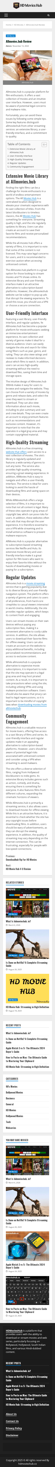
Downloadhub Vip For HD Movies (21, 857)
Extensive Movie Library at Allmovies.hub (22, 151)
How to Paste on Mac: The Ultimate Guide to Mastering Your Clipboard (26, 1059)
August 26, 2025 (15, 969)
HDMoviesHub (14, 1330)
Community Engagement (22, 166)
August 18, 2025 (15, 1011)
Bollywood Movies (14, 1092)
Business (10, 1098)
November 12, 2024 (21, 46)
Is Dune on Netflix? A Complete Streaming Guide (27, 944)
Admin (9, 46)
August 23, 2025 (15, 1315)
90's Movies (11, 1086)
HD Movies (11, 36)
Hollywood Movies (14, 1116)
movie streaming (35, 583)
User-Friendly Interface (21, 155)
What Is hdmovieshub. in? (27, 903)
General (9, 1104)
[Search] (48, 15)
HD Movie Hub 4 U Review (18, 867)
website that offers (16, 451)
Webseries (11, 1128)
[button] (6, 15)
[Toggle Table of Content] (42, 144)
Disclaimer (12, 1435)
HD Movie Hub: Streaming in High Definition (27, 988)
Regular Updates (18, 163)
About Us (11, 1414)
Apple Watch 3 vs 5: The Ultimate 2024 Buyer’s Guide (27, 1246)
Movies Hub (30, 198)
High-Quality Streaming (21, 159)
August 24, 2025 (15, 1271)
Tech (21, 955)
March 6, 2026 (14, 925)
